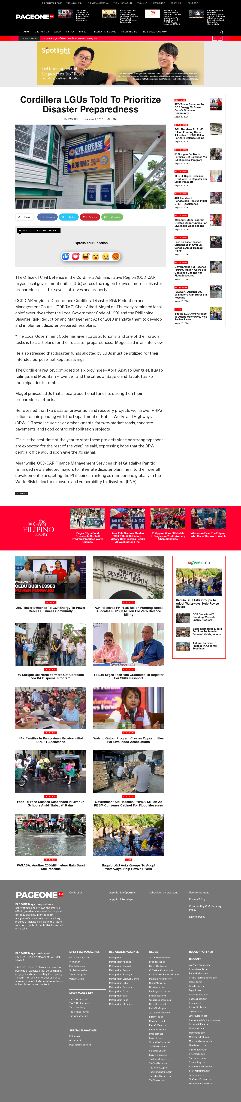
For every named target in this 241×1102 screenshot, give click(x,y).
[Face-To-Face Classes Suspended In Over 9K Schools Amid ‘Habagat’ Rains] (216, 242)
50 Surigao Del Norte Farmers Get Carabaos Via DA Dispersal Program (190, 157)
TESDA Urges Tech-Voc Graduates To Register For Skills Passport (190, 179)
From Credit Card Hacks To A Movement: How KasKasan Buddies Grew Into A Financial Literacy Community (129, 16)
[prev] (214, 38)
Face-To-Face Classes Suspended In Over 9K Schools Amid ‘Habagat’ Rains (189, 246)
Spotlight (180, 100)
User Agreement (199, 892)
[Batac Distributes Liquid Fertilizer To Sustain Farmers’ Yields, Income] (183, 632)
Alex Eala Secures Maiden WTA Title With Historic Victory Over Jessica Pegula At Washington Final (127, 537)
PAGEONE (73, 119)
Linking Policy (197, 916)
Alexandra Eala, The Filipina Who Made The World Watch (208, 534)
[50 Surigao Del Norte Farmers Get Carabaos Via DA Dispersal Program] (216, 154)
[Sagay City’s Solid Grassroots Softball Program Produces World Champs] (87, 518)
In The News (21, 493)
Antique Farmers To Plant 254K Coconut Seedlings (205, 645)
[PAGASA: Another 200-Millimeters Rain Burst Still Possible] (216, 291)
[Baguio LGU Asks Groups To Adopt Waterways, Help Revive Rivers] (216, 313)
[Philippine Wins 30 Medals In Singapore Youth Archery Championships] (167, 518)
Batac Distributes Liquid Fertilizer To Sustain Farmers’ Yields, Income (207, 631)
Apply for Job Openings (122, 892)
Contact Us (76, 892)
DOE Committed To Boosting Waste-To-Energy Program (204, 617)
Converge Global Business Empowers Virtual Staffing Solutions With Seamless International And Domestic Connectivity (216, 17)
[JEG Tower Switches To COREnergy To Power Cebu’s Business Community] (65, 14)
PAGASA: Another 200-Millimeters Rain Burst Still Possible (190, 294)
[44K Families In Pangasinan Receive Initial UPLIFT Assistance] (216, 198)
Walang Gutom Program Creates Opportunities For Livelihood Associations (190, 223)
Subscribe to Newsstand (163, 892)
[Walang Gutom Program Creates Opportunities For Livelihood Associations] (216, 220)
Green (178, 309)
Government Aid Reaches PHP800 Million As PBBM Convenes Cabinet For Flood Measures (190, 271)
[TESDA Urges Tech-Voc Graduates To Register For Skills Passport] (216, 176)
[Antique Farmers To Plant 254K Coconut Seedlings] (183, 646)
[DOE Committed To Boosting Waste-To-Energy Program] (183, 618)
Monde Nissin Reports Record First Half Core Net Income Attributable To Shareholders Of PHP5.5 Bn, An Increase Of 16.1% (172, 17)
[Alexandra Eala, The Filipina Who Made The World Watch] (208, 518)
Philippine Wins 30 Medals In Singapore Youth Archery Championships (168, 536)
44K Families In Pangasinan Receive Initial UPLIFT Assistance (190, 201)
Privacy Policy (197, 899)
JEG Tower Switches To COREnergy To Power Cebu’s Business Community (83, 15)
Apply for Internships (121, 899)
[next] (220, 38)
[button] (221, 32)
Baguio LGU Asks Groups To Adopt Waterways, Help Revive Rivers (190, 316)
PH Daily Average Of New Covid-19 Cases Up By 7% (70, 38)
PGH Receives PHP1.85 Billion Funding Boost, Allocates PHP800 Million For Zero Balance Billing (189, 133)
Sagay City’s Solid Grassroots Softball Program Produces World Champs (87, 537)
